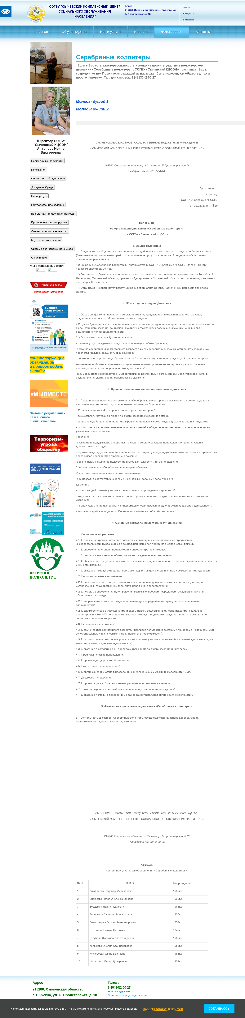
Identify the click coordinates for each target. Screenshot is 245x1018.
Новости (141, 32)
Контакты (203, 32)
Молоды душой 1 (92, 101)
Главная (41, 32)
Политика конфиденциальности (128, 995)
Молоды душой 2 (92, 109)
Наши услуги (110, 32)
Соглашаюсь (219, 1008)
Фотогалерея (171, 32)
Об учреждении (74, 32)
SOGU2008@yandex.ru (120, 991)
